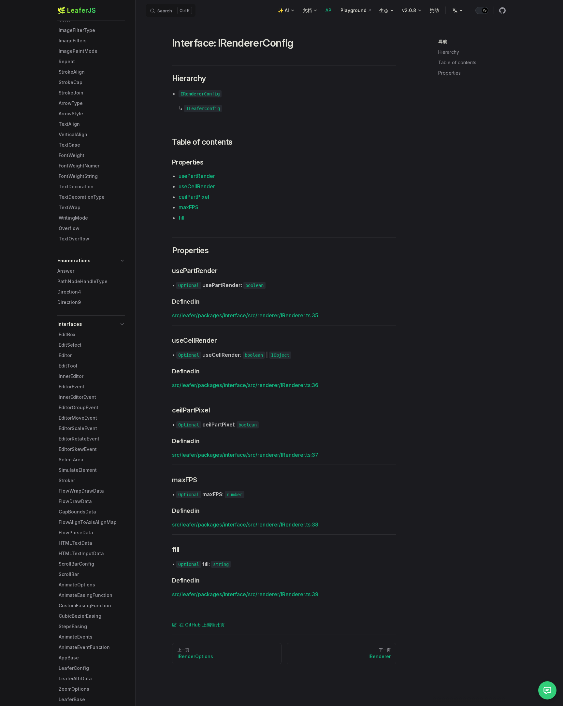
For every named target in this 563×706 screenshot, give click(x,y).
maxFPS (188, 207)
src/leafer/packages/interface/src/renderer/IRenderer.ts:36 (245, 385)
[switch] (481, 10)
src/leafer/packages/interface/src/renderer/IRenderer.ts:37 (245, 455)
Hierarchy (448, 52)
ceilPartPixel (194, 197)
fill (181, 217)
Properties (449, 73)
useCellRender (197, 186)
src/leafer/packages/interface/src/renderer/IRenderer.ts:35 (245, 315)
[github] (502, 10)
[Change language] (457, 10)
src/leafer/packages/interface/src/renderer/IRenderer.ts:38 (245, 524)
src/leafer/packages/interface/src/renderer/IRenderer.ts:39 (245, 594)
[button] (91, 260)
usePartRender (197, 176)
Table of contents (457, 62)
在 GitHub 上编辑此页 (202, 624)
